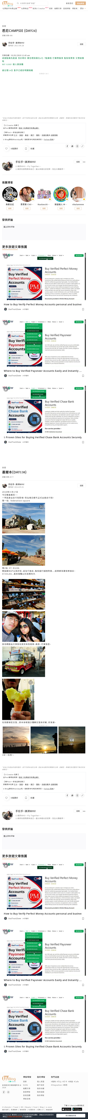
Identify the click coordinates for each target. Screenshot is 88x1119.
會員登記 (69, 3)
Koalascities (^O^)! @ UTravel (44, 204)
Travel (17, 1107)
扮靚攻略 (45, 135)
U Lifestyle (7, 1107)
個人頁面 (40, 1081)
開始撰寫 (80, 3)
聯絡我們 (49, 1110)
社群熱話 (25, 8)
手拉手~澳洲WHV (16, 42)
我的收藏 (40, 1088)
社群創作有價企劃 (10, 8)
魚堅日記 (10, 204)
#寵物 (53, 1081)
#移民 (65, 1085)
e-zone (49, 1107)
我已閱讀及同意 (71, 1115)
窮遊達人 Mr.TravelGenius (61, 204)
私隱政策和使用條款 (15, 1116)
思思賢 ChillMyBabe (27, 204)
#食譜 (70, 1081)
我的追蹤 (40, 1092)
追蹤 (81, 44)
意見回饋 (26, 1095)
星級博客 (67, 8)
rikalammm (78, 204)
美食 (26, 135)
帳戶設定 (40, 1085)
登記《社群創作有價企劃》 (29, 128)
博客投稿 (26, 1098)
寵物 (38, 135)
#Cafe (76, 1081)
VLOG (25, 1085)
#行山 (59, 1081)
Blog (43, 1107)
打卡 (15, 135)
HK (23, 1107)
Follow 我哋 (49, 139)
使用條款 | (24, 1110)
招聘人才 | (41, 1110)
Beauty (29, 1107)
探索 (51, 8)
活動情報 (54, 135)
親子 (32, 135)
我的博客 (40, 1095)
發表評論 (9, 226)
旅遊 (4, 26)
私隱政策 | (33, 1110)
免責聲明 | (15, 1110)
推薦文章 (58, 8)
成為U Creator (39, 8)
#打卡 (64, 1081)
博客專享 (75, 8)
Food (36, 1107)
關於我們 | (6, 1110)
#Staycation (56, 1085)
